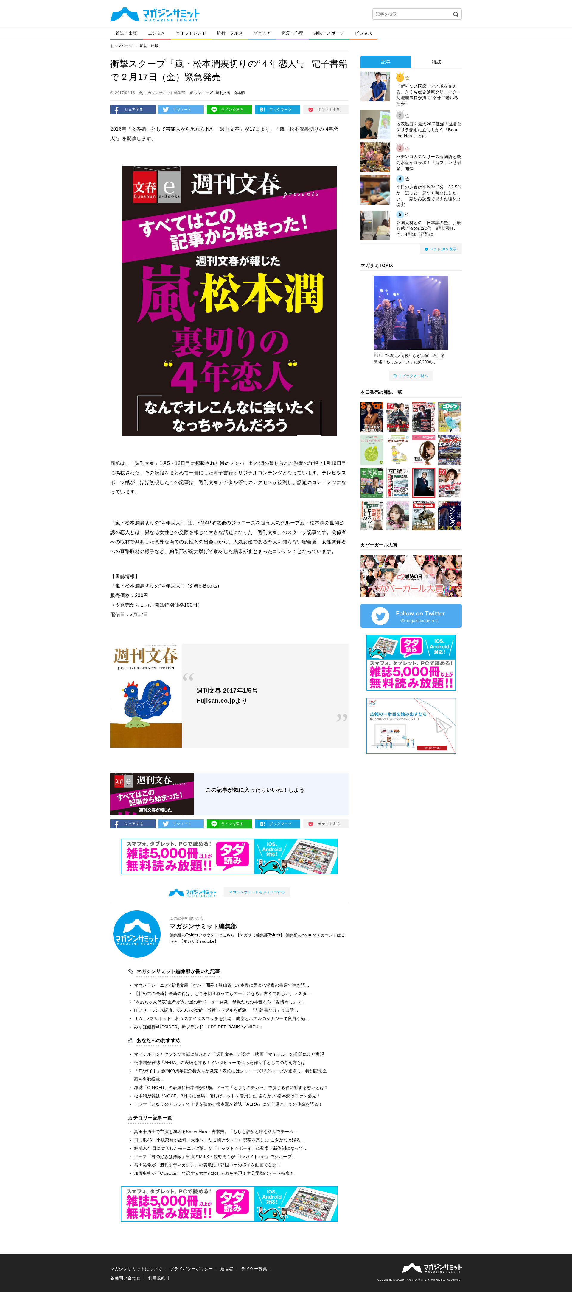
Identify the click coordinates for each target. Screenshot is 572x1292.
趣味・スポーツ (329, 33)
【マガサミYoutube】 (199, 941)
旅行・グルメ (230, 33)
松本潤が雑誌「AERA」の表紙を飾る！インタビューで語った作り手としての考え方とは (220, 1062)
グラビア (262, 33)
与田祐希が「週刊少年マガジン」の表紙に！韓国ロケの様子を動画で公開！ (207, 1165)
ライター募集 (254, 1268)
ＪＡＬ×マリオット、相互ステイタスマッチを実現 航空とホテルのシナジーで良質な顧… (222, 1018)
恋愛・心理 (292, 33)
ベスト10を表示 (443, 249)
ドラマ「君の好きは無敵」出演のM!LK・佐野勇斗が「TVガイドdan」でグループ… (215, 1156)
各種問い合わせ (125, 1278)
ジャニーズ (203, 93)
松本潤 (239, 93)
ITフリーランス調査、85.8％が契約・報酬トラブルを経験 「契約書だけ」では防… (216, 1010)
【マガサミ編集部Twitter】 (260, 935)
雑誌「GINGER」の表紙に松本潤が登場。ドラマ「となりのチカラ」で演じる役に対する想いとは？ (231, 1087)
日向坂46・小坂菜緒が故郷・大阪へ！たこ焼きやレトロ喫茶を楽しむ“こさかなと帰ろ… (219, 1140)
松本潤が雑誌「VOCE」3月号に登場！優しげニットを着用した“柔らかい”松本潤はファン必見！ (227, 1095)
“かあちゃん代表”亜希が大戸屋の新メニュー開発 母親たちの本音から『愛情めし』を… (220, 1001)
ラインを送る (232, 109)
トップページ (121, 46)
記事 (386, 61)
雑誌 (437, 61)
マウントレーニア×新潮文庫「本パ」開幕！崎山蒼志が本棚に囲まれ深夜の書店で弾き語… (222, 985)
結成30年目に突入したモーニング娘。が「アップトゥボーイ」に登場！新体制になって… (221, 1148)
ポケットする (329, 109)
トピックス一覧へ (413, 376)
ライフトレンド (191, 33)
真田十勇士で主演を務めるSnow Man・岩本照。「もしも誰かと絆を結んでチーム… (216, 1131)
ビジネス (363, 33)
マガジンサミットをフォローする (257, 892)
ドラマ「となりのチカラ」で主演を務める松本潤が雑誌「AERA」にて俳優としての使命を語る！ (228, 1104)
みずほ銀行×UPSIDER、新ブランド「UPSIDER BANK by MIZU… (198, 1026)
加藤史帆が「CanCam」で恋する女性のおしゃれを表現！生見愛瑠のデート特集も (214, 1173)
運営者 (227, 1268)
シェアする (134, 109)
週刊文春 (223, 93)
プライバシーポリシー (191, 1268)
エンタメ (156, 33)
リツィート (182, 109)
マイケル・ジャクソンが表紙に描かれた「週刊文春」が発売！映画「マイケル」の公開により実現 (229, 1054)
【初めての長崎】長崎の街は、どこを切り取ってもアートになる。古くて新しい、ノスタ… (222, 993)
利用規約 (156, 1278)
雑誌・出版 (126, 33)
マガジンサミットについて (136, 1268)
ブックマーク (280, 109)
